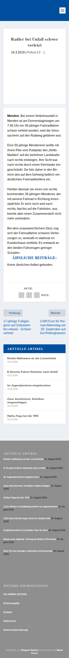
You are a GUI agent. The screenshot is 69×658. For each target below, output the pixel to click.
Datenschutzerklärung (15, 630)
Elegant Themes (30, 650)
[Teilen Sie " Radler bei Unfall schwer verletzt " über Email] (29, 295)
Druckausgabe (11, 603)
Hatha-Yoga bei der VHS (22, 415)
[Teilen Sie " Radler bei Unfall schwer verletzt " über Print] (37, 295)
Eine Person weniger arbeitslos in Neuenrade (28, 551)
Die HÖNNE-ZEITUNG (15, 594)
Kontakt (7, 612)
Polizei (31, 52)
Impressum (9, 621)
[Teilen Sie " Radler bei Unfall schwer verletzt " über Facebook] (21, 295)
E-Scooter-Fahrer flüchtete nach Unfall (32, 371)
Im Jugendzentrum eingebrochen (29, 385)
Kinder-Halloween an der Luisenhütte (31, 358)
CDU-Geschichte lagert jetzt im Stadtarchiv (26, 518)
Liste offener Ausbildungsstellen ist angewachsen (30, 506)
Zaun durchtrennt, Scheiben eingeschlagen (25, 400)
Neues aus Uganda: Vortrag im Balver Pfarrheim (29, 539)
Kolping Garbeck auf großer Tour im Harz (25, 530)
